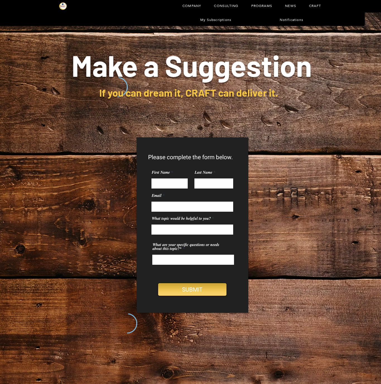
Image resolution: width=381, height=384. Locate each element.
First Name (161, 172)
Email (156, 195)
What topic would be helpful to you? (181, 218)
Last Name (203, 172)
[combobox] (192, 230)
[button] (226, 6)
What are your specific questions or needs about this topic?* (186, 247)
